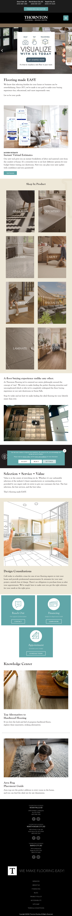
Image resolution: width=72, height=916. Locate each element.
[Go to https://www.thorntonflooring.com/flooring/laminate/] (20, 348)
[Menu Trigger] (65, 18)
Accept (24, 461)
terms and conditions (40, 456)
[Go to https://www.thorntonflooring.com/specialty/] (52, 303)
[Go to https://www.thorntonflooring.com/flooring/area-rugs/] (20, 211)
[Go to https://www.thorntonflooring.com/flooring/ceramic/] (20, 257)
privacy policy (26, 456)
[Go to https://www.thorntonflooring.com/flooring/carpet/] (52, 257)
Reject (36, 461)
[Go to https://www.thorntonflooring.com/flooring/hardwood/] (20, 303)
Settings (49, 461)
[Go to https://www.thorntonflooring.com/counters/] (52, 211)
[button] (10, 173)
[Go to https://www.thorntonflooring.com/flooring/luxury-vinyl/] (52, 348)
